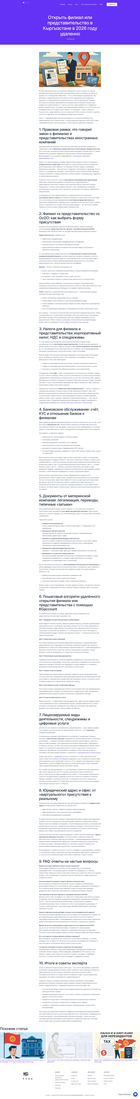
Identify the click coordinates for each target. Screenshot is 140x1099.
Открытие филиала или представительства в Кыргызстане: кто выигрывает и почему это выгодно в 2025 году (23, 1061)
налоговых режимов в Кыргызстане (79, 402)
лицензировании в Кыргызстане (88, 752)
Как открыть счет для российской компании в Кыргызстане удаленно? (68, 1061)
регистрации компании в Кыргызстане (74, 322)
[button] (135, 1094)
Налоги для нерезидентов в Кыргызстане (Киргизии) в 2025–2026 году (116, 1061)
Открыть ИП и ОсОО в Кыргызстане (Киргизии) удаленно (67, 1095)
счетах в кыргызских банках (79, 471)
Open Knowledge (79, 351)
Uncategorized (71, 39)
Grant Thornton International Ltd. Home (73, 375)
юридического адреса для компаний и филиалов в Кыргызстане (75, 841)
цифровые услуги (61, 756)
